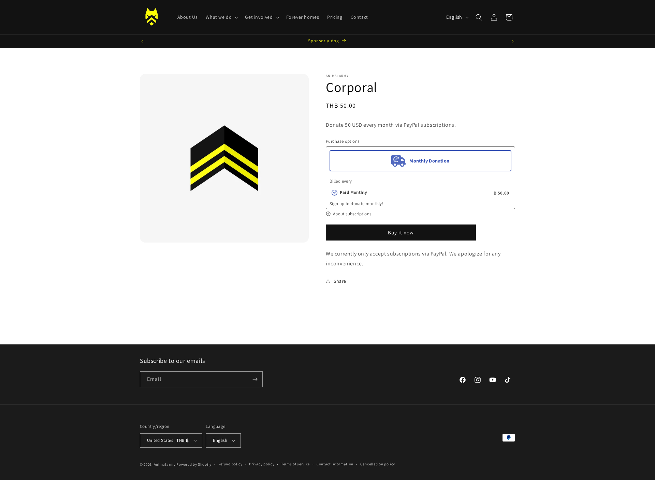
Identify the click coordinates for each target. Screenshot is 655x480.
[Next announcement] (512, 41)
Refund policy (230, 464)
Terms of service (295, 464)
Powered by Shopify (194, 464)
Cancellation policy (377, 464)
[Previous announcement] (142, 41)
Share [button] (340, 281)
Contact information (335, 464)
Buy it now (401, 232)
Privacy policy (261, 464)
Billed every (341, 181)
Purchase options (342, 141)
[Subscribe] (254, 379)
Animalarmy (165, 464)
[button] (221, 17)
